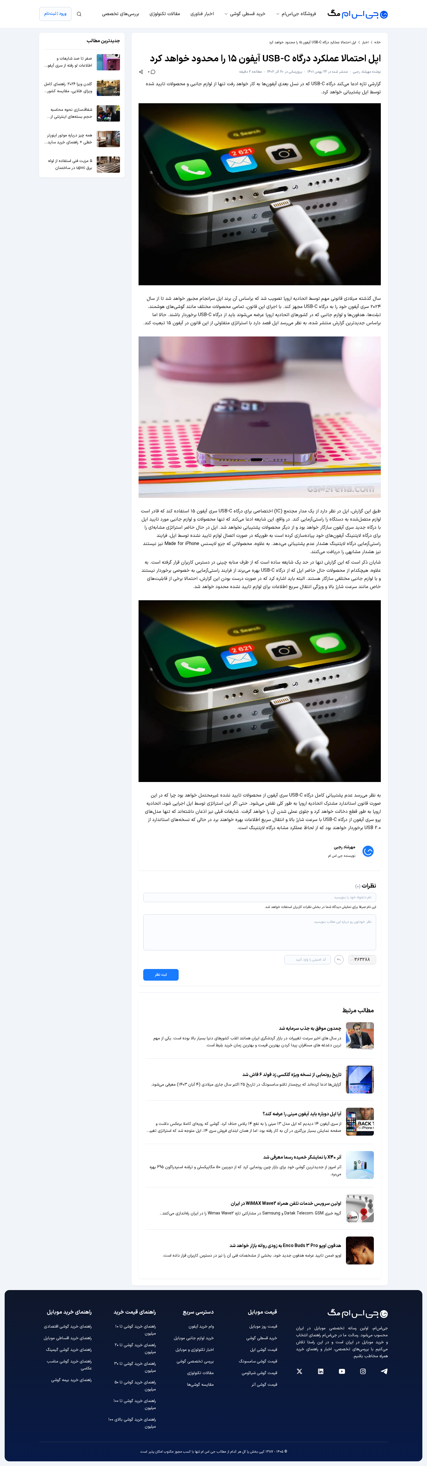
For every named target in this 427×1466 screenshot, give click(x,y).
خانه (377, 42)
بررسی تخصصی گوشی (195, 1361)
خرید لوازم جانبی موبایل (194, 1338)
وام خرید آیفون (201, 1327)
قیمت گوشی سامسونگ (258, 1361)
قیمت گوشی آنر (264, 1385)
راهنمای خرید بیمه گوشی (71, 1380)
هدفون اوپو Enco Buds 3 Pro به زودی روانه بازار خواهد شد (285, 1245)
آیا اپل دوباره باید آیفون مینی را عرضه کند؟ (302, 1114)
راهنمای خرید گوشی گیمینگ (69, 1350)
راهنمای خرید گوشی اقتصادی (68, 1327)
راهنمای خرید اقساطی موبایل (68, 1338)
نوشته (367, 71)
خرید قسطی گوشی (247, 13)
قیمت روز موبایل (263, 1327)
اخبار (365, 42)
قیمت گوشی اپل (263, 1350)
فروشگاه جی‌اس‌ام (299, 13)
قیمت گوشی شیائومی (259, 1373)
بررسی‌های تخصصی (120, 13)
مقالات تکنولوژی (165, 13)
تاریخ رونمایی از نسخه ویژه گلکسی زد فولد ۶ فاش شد (291, 1074)
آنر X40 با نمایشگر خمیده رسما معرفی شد (302, 1157)
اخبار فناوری (202, 13)
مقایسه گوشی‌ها (200, 1385)
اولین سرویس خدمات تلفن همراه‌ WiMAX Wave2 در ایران (286, 1203)
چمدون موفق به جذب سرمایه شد (310, 1028)
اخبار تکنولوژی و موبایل (194, 1350)
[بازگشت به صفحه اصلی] (358, 14)
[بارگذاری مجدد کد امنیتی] (339, 959)
